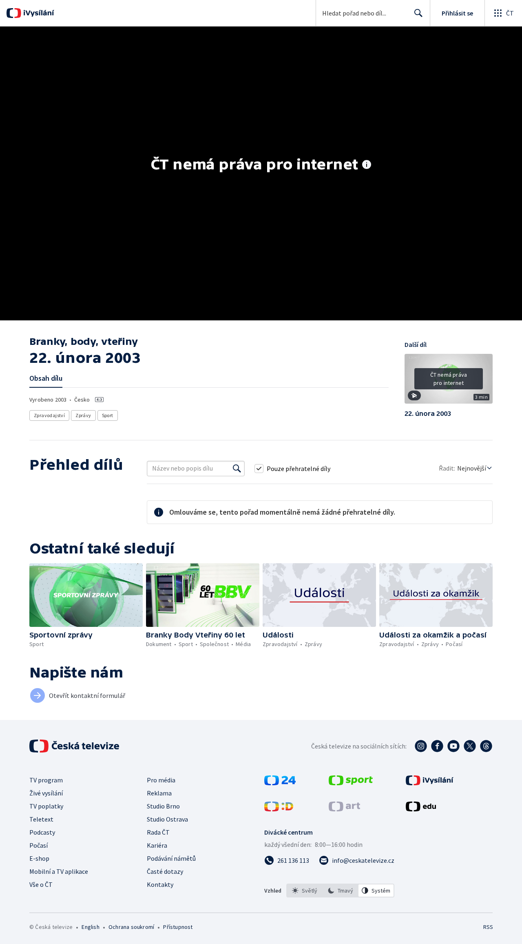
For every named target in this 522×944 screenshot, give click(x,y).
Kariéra (157, 845)
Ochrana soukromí (131, 927)
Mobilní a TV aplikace (58, 871)
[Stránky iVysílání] (429, 783)
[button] (449, 381)
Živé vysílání (46, 793)
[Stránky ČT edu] (421, 809)
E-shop (39, 858)
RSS (488, 927)
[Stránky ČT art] (344, 809)
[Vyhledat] (237, 468)
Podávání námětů (171, 858)
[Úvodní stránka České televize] (75, 746)
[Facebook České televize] (437, 746)
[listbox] (340, 890)
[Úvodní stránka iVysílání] (38, 13)
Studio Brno (163, 806)
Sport (107, 415)
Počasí (38, 845)
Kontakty (160, 884)
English (90, 927)
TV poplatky (46, 806)
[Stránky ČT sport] (351, 783)
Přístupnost (177, 927)
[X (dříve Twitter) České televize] (469, 746)
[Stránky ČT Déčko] (278, 809)
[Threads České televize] (486, 746)
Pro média (161, 780)
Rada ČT (158, 832)
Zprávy (83, 415)
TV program (46, 780)
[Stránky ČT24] (280, 783)
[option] (304, 890)
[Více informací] (367, 165)
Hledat (418, 13)
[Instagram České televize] (420, 746)
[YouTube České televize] (453, 746)
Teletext (41, 819)
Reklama (159, 793)
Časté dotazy (165, 871)
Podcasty (42, 832)
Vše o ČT (41, 884)
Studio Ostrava (167, 819)
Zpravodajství (49, 415)
